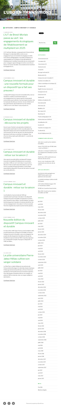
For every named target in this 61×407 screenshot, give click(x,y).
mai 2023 (40, 273)
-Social (39, 69)
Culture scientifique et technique (46, 83)
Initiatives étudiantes (43, 100)
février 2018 (41, 353)
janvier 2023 (41, 284)
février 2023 (41, 281)
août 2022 (40, 298)
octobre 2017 (41, 364)
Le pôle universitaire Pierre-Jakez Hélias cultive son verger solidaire (18, 258)
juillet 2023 (40, 267)
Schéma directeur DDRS (44, 119)
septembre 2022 (42, 295)
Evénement (41, 94)
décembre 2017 (42, 359)
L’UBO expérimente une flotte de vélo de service (46, 163)
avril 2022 (40, 309)
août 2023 (40, 265)
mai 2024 (40, 248)
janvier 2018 (41, 356)
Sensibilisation (41, 122)
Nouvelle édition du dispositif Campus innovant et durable (18, 223)
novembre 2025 (42, 215)
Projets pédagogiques (43, 116)
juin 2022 (40, 303)
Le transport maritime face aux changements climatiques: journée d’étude (47, 152)
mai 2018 (40, 345)
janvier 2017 (41, 378)
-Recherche (41, 67)
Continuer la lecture (9, 70)
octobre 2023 (41, 259)
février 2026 (41, 209)
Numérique (41, 114)
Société (40, 125)
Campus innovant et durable (45, 78)
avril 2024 (40, 251)
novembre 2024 (42, 237)
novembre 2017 (42, 362)
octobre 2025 (41, 218)
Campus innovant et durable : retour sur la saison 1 (19, 187)
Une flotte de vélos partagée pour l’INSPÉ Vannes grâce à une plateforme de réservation (46, 175)
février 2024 (41, 254)
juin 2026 (40, 201)
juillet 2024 (40, 243)
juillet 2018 (40, 342)
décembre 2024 (42, 234)
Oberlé (39, 157)
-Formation (41, 61)
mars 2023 (40, 279)
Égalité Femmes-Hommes (44, 89)
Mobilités (40, 108)
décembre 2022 (42, 287)
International (41, 103)
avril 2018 (40, 348)
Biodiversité (41, 75)
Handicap (40, 97)
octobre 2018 (41, 337)
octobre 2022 (41, 292)
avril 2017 (40, 373)
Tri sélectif (40, 130)
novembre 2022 (42, 290)
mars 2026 (40, 207)
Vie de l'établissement (43, 133)
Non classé (41, 111)
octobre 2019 (41, 312)
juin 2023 (40, 270)
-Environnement (42, 58)
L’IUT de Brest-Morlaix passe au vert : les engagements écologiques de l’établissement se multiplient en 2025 (18, 41)
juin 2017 (40, 370)
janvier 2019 (41, 328)
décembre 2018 (42, 331)
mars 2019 (40, 323)
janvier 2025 (41, 232)
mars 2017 (40, 375)
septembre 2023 (42, 262)
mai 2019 (40, 317)
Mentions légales (42, 390)
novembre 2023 (42, 256)
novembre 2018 (42, 334)
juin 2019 (40, 314)
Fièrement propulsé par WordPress (35, 403)
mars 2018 (40, 350)
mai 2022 (40, 306)
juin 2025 (40, 223)
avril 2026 (40, 204)
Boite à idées (44, 49)
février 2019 (41, 326)
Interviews (40, 105)
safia (39, 150)
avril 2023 (40, 276)
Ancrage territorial (42, 72)
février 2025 (41, 229)
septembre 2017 (42, 367)
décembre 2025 (42, 212)
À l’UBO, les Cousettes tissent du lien (47, 188)
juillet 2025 (40, 220)
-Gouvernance (41, 64)
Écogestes (41, 86)
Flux (40, 387)
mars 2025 (40, 226)
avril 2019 (40, 320)
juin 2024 (40, 245)
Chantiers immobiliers (43, 80)
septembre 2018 (42, 339)
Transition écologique (43, 127)
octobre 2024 (41, 240)
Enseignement (41, 91)
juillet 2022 (40, 301)
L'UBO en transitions (28, 12)
